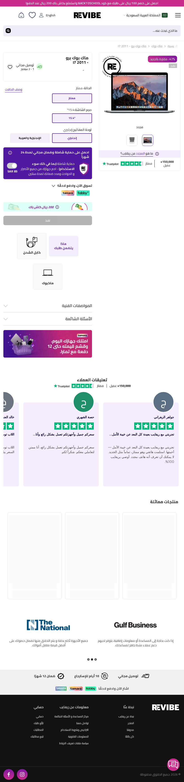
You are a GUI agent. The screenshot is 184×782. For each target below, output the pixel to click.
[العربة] (21, 15)
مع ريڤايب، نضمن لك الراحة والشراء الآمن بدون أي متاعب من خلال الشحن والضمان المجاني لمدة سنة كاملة (48, 642)
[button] (173, 765)
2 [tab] (92, 659)
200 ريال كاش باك (41, 207)
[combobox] (97, 30)
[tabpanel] (48, 638)
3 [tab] (88, 659)
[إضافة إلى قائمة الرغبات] (10, 66)
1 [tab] (95, 659)
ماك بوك (156, 46)
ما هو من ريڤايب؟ (136, 153)
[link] (149, 586)
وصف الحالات (13, 89)
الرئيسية (172, 46)
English (50, 15)
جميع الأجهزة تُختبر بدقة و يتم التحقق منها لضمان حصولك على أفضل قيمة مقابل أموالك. (135, 642)
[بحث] (92, 30)
